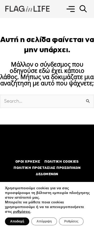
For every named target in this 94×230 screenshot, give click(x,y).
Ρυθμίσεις (71, 221)
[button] (70, 9)
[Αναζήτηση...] (83, 9)
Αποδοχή (17, 221)
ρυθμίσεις (21, 211)
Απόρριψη (44, 221)
